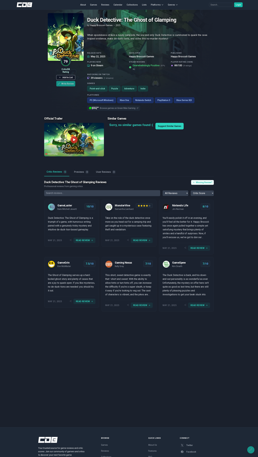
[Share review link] (70, 240)
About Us (152, 445)
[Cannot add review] (250, 449)
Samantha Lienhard (124, 209)
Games (93, 5)
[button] (65, 77)
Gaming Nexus (123, 262)
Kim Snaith (177, 266)
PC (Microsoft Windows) (101, 100)
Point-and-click (97, 88)
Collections (132, 5)
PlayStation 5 (163, 100)
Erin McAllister (64, 266)
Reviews (105, 5)
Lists (144, 5)
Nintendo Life (180, 205)
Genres (171, 5)
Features (152, 451)
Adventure (129, 88)
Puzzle (114, 88)
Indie (142, 88)
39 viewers (102, 78)
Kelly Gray (119, 266)
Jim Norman (178, 209)
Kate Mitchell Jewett (67, 209)
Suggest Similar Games (169, 126)
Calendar (117, 5)
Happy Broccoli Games (141, 56)
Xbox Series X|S (184, 100)
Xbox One (124, 100)
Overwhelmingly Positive (149, 67)
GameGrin (63, 262)
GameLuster (64, 205)
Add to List (67, 77)
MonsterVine (122, 205)
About (83, 5)
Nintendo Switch (143, 100)
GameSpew (179, 262)
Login (238, 5)
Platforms (156, 5)
